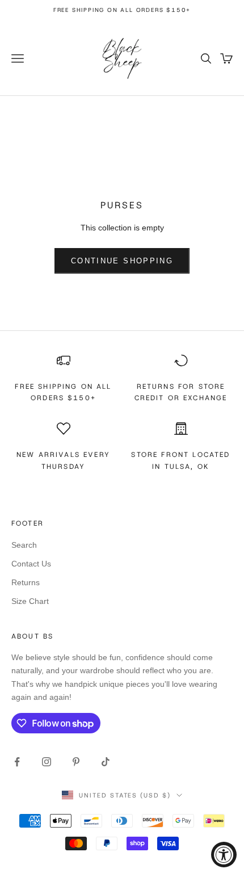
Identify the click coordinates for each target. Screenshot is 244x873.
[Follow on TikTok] (105, 761)
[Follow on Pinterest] (76, 761)
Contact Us (31, 563)
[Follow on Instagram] (46, 761)
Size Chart (30, 601)
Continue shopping (122, 261)
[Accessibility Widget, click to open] (224, 854)
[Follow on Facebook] (17, 761)
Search (24, 544)
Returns (25, 582)
